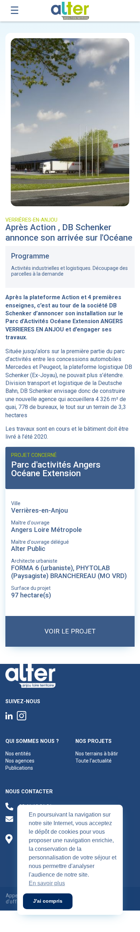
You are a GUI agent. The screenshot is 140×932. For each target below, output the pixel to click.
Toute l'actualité (93, 761)
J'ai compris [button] (47, 901)
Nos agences (19, 761)
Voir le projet (70, 631)
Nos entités (18, 753)
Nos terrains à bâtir (96, 753)
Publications (19, 768)
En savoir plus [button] (47, 883)
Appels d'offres (15, 898)
